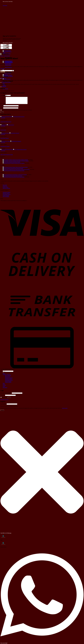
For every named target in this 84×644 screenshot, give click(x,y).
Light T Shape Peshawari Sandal (6, 154)
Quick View (2, 117)
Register (2, 410)
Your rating (2, 95)
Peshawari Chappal (6, 192)
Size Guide (2, 68)
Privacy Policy (5, 187)
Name (1, 105)
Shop (4, 83)
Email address (3, 403)
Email (1, 107)
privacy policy (64, 408)
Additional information (5, 82)
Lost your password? (4, 399)
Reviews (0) (3, 86)
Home (4, 52)
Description (3, 78)
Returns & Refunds (6, 188)
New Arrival (7, 376)
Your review (3, 103)
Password (2, 395)
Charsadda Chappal (6, 194)
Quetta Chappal (7, 55)
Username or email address (6, 393)
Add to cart (3, 71)
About (4, 384)
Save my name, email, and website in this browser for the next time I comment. (17, 110)
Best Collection (8, 375)
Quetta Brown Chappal (4, 146)
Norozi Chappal (6, 196)
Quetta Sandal (3, 129)
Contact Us (5, 186)
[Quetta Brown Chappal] (8, 62)
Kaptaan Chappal (6, 193)
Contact (4, 85)
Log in (9, 397)
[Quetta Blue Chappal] (7, 61)
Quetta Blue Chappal (4, 138)
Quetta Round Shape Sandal (5, 121)
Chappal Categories (7, 374)
